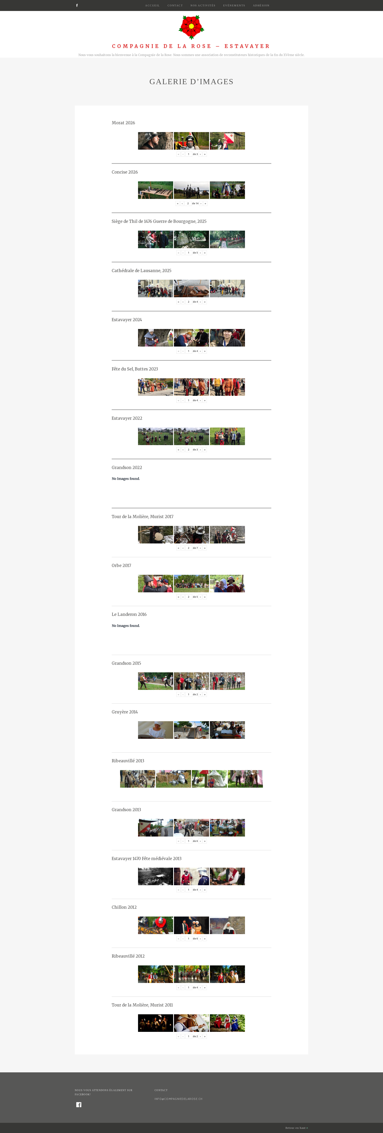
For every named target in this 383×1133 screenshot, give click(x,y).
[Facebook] (77, 6)
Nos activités (203, 5)
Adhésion (261, 5)
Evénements (234, 5)
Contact (175, 5)
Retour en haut (295, 1127)
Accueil (152, 5)
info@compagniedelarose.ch (179, 1099)
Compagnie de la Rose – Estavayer (191, 46)
